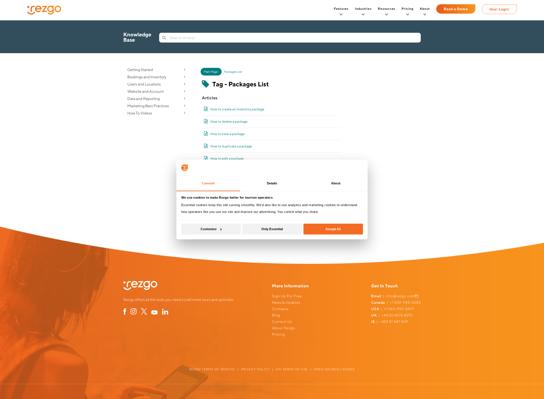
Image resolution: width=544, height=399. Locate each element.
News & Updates (286, 302)
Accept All (333, 229)
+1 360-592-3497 (399, 309)
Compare (280, 309)
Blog (276, 315)
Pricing (407, 8)
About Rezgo (283, 328)
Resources (386, 8)
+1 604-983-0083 (405, 302)
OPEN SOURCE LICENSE (334, 369)
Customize (209, 229)
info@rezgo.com (400, 296)
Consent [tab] (208, 183)
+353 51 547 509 (394, 321)
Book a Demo (456, 9)
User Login (499, 9)
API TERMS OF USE (292, 369)
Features (341, 8)
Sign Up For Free (287, 296)
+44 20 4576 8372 (397, 315)
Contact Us (282, 321)
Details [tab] (272, 183)
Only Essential (272, 229)
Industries (363, 8)
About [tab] (335, 183)
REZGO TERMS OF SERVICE (212, 369)
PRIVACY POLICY (255, 369)
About (425, 8)
